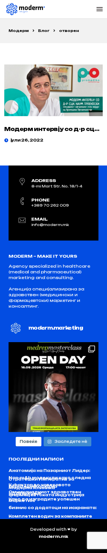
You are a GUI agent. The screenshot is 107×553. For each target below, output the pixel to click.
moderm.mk (53, 536)
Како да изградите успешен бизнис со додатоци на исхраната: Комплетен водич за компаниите (53, 507)
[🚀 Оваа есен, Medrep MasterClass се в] (53, 387)
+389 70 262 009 (50, 205)
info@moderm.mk (50, 225)
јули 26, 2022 (27, 140)
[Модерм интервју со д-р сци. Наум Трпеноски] (53, 90)
